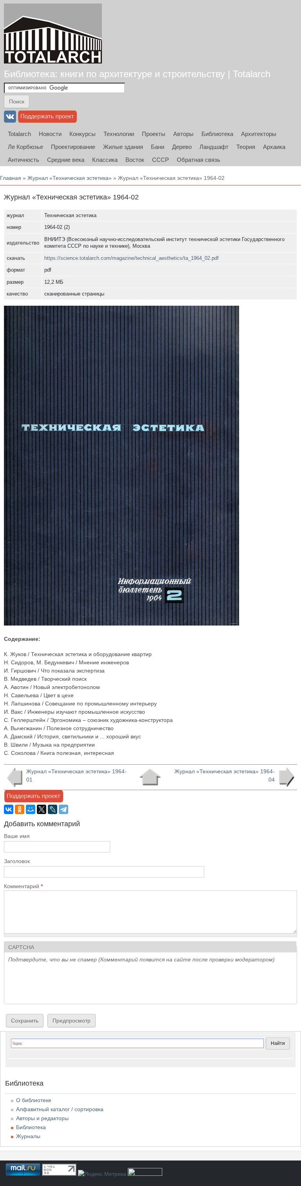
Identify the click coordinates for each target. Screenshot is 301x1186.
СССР (160, 159)
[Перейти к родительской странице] (150, 777)
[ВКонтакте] (8, 809)
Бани (157, 146)
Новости (50, 134)
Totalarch (19, 134)
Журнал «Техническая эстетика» (69, 178)
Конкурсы (82, 134)
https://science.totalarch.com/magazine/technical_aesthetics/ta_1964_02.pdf (131, 258)
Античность (23, 159)
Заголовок (17, 861)
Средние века (65, 159)
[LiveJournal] (52, 809)
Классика (105, 159)
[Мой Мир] (30, 809)
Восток (134, 159)
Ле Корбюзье (25, 146)
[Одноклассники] (19, 809)
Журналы (28, 1136)
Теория (245, 146)
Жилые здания (123, 146)
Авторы (183, 134)
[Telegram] (63, 809)
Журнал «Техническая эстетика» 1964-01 (76, 775)
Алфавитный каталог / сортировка (59, 1109)
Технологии (118, 134)
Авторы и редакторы (42, 1118)
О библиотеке (33, 1100)
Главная (10, 178)
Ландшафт (213, 146)
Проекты (153, 134)
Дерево (182, 146)
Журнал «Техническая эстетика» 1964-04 (224, 775)
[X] (41, 809)
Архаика (274, 146)
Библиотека (217, 134)
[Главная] (53, 33)
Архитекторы (258, 134)
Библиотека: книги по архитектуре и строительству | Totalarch (137, 74)
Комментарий (23, 886)
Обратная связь (198, 159)
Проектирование (73, 146)
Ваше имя (17, 836)
